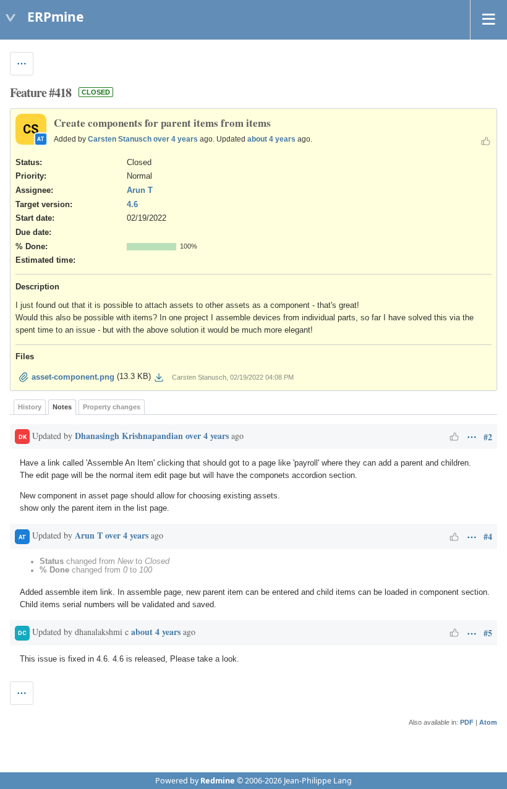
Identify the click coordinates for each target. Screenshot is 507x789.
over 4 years (175, 139)
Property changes (111, 407)
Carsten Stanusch (119, 139)
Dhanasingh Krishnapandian (129, 435)
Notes (62, 407)
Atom (488, 722)
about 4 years (271, 139)
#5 (488, 632)
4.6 (132, 204)
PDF (467, 722)
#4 (488, 536)
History (29, 407)
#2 (488, 436)
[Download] (158, 377)
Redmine (217, 780)
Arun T (140, 190)
